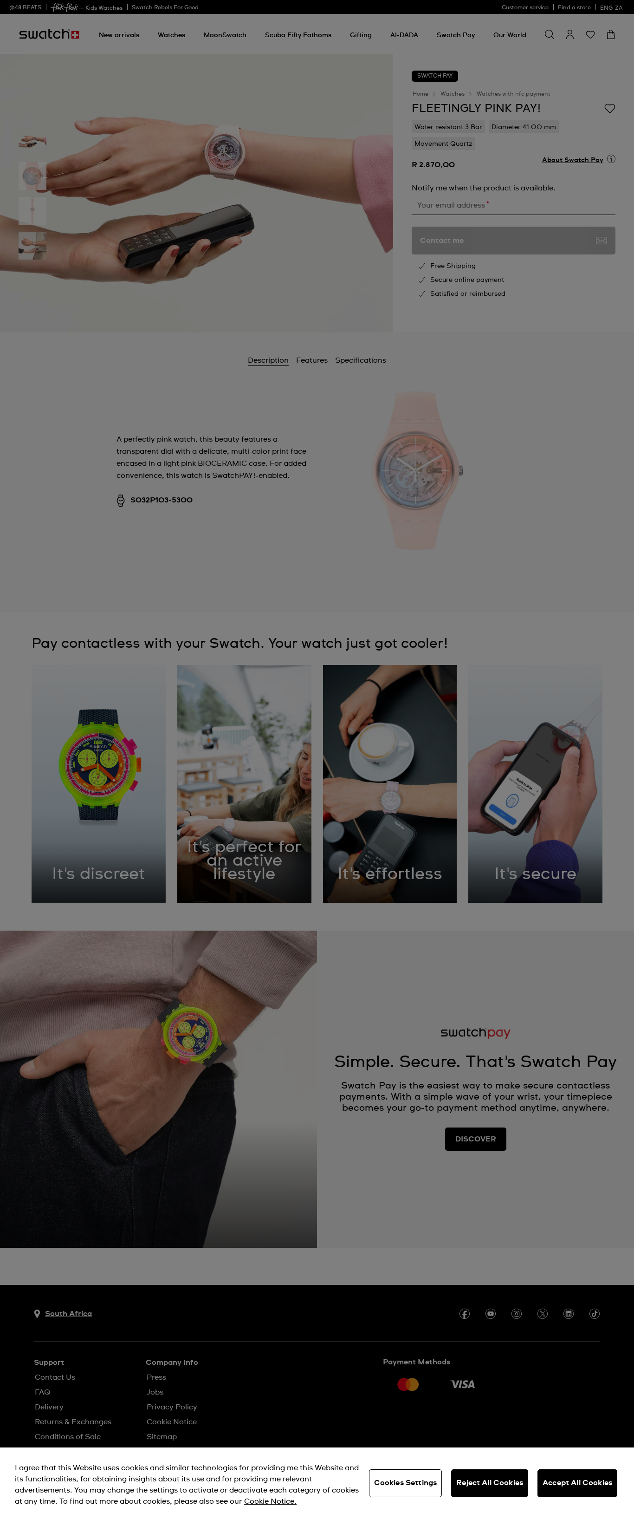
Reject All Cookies (489, 1482)
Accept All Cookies (577, 1482)
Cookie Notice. (270, 1501)
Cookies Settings (405, 1482)
